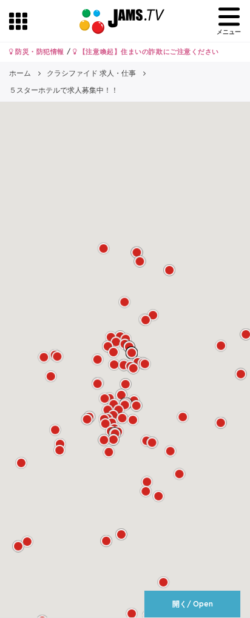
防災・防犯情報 (38, 51)
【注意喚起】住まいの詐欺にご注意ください (147, 51)
